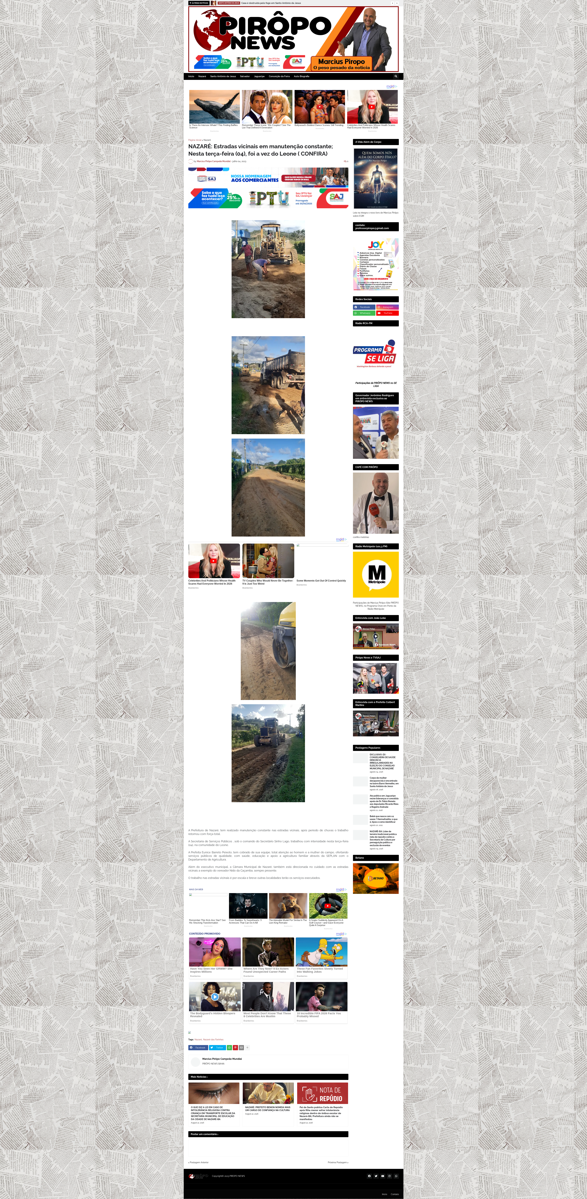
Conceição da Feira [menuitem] (279, 76)
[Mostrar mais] (247, 1047)
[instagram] (389, 1176)
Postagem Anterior (199, 1162)
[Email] (241, 1047)
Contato (395, 1194)
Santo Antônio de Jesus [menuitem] (223, 76)
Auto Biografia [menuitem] (301, 76)
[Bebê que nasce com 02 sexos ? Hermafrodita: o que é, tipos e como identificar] (360, 820)
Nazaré (207, 140)
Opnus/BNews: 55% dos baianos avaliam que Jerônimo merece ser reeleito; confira (274, 3)
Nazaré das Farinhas (213, 1039)
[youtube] (382, 1176)
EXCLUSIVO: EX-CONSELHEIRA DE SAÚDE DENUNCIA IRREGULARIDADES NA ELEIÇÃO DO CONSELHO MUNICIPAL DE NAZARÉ (382, 761)
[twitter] (376, 1176)
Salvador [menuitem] (245, 76)
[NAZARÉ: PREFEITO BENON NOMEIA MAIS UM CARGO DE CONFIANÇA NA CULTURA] (268, 1093)
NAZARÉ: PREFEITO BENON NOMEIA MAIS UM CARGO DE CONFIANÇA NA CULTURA (267, 1109)
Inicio (384, 1194)
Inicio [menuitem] (191, 76)
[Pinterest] (235, 1047)
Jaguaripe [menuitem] (259, 76)
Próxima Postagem (337, 1162)
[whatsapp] (396, 1176)
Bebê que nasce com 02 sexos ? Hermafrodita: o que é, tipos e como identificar (383, 819)
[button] (392, 3)
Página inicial (194, 140)
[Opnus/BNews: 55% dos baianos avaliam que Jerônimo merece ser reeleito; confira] (213, 3)
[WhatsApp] (229, 1047)
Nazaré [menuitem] (202, 76)
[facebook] (369, 1176)
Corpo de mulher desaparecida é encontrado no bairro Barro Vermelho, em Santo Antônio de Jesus (384, 782)
